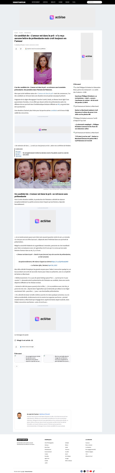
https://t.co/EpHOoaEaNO (59, 262)
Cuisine (60, 2)
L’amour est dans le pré (45, 93)
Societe (21, 33)
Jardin (46, 463)
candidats (54, 110)
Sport (66, 454)
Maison (67, 2)
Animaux (47, 445)
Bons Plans (47, 447)
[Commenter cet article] (21, 48)
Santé (66, 447)
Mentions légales (89, 452)
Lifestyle (45, 2)
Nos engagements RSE (91, 449)
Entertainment (36, 2)
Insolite (53, 2)
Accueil (16, 33)
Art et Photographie (49, 443)
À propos (88, 443)
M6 (59, 104)
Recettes (47, 456)
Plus (74, 2)
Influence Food (89, 456)
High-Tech (47, 458)
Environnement (48, 452)
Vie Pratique (68, 456)
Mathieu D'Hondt (20, 45)
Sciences (67, 449)
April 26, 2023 (52, 265)
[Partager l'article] (16, 48)
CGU (87, 454)
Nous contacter (89, 445)
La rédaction (88, 447)
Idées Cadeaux (68, 460)
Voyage (67, 458)
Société (67, 452)
